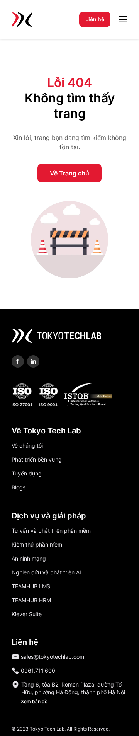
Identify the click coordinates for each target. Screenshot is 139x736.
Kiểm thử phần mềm (37, 544)
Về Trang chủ (69, 173)
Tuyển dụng (27, 473)
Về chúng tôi (27, 445)
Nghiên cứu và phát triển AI (46, 572)
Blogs (18, 487)
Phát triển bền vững (37, 459)
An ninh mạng (29, 558)
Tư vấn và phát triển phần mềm (51, 530)
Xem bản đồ (34, 701)
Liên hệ (94, 19)
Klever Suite (27, 614)
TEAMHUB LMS (31, 586)
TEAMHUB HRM (31, 600)
